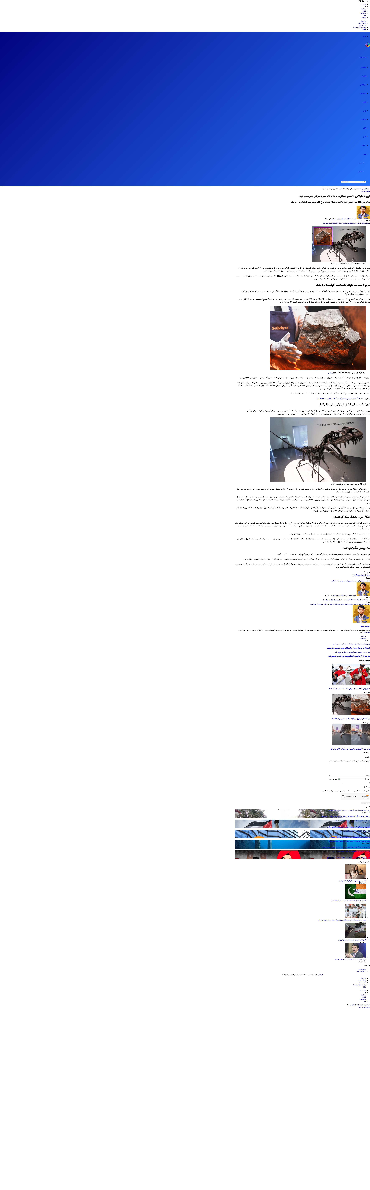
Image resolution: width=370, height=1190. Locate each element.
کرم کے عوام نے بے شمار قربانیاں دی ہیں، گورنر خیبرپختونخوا (350, 959)
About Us (363, 21)
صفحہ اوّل (363, 67)
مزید (365, 154)
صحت (360, 163)
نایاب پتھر (344, 581)
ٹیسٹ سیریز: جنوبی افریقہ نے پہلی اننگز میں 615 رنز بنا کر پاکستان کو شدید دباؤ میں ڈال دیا (342, 920)
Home (368, 189)
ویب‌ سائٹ (367, 787)
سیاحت (364, 145)
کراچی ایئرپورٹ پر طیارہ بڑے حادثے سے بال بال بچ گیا (352, 940)
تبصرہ (368, 776)
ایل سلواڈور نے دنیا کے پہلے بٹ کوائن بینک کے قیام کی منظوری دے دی (350, 837)
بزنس (364, 111)
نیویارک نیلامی (336, 581)
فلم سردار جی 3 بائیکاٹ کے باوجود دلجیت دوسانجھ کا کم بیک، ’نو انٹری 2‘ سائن (348, 858)
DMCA (364, 30)
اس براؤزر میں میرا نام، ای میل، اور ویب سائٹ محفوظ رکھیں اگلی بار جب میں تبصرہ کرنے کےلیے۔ (345, 791)
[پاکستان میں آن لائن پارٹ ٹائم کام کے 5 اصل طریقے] (355, 879)
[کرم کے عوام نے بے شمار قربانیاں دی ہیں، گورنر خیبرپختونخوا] (355, 957)
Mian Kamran (336, 219)
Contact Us (362, 25)
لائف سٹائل (363, 93)
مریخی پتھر (351, 581)
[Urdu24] (367, 47)
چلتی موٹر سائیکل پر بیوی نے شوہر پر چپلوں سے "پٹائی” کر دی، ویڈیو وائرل (350, 749)
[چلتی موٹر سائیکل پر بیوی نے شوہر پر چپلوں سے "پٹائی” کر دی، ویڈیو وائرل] (351, 745)
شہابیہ (358, 581)
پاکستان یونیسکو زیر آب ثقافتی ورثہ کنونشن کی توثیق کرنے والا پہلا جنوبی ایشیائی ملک (346, 847)
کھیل (364, 102)
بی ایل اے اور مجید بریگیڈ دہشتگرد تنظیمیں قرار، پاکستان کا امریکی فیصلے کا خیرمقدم (345, 816)
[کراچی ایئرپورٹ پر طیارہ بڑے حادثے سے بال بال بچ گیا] (355, 938)
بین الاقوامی (363, 85)
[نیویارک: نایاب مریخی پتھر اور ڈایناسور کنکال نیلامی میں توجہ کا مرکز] (351, 715)
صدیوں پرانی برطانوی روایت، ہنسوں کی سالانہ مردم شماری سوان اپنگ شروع (349, 688)
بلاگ (364, 128)
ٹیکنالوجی (363, 119)
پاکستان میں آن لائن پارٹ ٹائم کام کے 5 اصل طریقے (352, 881)
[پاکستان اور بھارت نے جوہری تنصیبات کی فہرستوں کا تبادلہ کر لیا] (355, 898)
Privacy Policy (362, 23)
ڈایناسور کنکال (365, 581)
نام (369, 783)
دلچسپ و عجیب (362, 189)
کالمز (364, 137)
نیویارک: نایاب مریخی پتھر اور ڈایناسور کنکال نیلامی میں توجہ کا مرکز (338, 398)
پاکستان (364, 76)
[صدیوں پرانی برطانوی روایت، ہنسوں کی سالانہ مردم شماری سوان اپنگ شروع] (351, 684)
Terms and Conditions (359, 27)
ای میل (368, 779)
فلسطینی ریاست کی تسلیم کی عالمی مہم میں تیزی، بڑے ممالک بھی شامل (348, 827)
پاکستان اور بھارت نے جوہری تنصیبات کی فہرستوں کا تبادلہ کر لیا (349, 900)
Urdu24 (321, 975)
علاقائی (360, 172)
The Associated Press (361, 575)
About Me (367, 632)
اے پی (330, 372)
